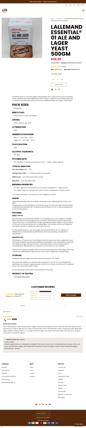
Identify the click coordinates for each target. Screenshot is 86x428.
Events (32, 373)
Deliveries (61, 370)
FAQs (59, 373)
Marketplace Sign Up (8, 382)
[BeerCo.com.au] (5, 10)
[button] (55, 67)
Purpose (4, 367)
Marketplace (6, 379)
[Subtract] (53, 79)
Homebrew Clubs (63, 376)
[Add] (62, 79)
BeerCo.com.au (40, 417)
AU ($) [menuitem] (82, 5)
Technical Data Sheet (22, 277)
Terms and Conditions (9, 376)
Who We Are (6, 370)
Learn (31, 370)
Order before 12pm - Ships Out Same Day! (43, 2)
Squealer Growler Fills (65, 394)
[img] (7, 316)
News (31, 367)
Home (53, 19)
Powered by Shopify (43, 420)
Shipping (63, 63)
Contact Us (61, 367)
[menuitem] (72, 5)
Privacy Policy (62, 385)
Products (59, 19)
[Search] (66, 5)
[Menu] (83, 10)
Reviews (4, 373)
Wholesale (61, 397)
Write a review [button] (71, 295)
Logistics (60, 379)
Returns (60, 388)
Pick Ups (60, 382)
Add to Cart (59, 85)
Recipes (32, 376)
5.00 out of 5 (19, 294)
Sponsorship (62, 391)
